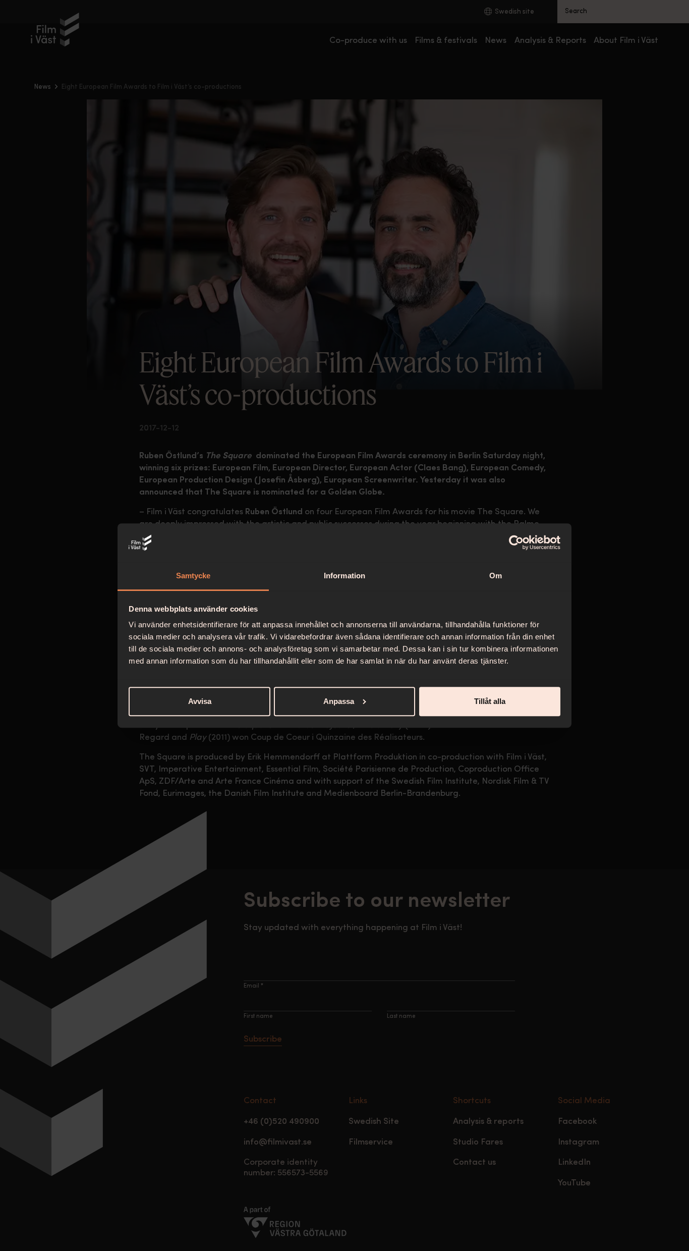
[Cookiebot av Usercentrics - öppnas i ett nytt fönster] (516, 542)
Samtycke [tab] (193, 575)
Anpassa (338, 701)
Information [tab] (344, 575)
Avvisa (199, 701)
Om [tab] (495, 575)
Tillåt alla (489, 701)
